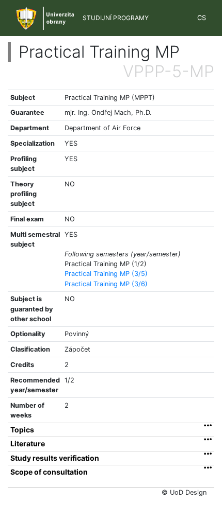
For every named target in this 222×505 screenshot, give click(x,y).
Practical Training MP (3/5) (106, 273)
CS (201, 18)
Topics (22, 430)
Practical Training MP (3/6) (106, 284)
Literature (27, 444)
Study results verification (54, 458)
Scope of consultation (49, 472)
